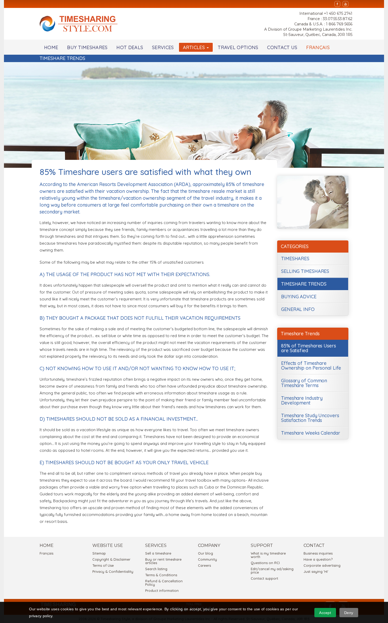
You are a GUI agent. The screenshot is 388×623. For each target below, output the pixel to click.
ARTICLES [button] (194, 47)
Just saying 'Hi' (316, 571)
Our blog (205, 553)
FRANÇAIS (317, 47)
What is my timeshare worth (268, 555)
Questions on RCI (265, 563)
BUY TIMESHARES (87, 47)
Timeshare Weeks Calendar (310, 433)
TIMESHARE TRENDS (303, 284)
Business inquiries (318, 553)
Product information (162, 590)
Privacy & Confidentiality (112, 571)
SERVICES (163, 47)
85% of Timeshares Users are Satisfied (308, 348)
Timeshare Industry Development (302, 400)
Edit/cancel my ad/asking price (272, 570)
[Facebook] (337, 4)
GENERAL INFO (298, 309)
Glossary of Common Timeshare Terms (304, 383)
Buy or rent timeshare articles (163, 561)
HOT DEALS (129, 47)
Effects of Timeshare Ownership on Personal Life (311, 365)
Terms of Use (103, 565)
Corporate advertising (322, 565)
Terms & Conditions (161, 575)
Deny (348, 613)
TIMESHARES (295, 258)
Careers (204, 565)
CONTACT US (282, 47)
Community (207, 559)
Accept (325, 613)
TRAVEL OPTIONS (238, 47)
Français (46, 553)
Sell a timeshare (158, 553)
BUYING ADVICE (298, 297)
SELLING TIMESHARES (305, 271)
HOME (51, 47)
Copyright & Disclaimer (111, 559)
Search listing (156, 569)
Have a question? (318, 559)
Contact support (264, 578)
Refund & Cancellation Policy (164, 583)
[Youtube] (345, 4)
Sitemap (99, 553)
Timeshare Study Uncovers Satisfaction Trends (310, 417)
